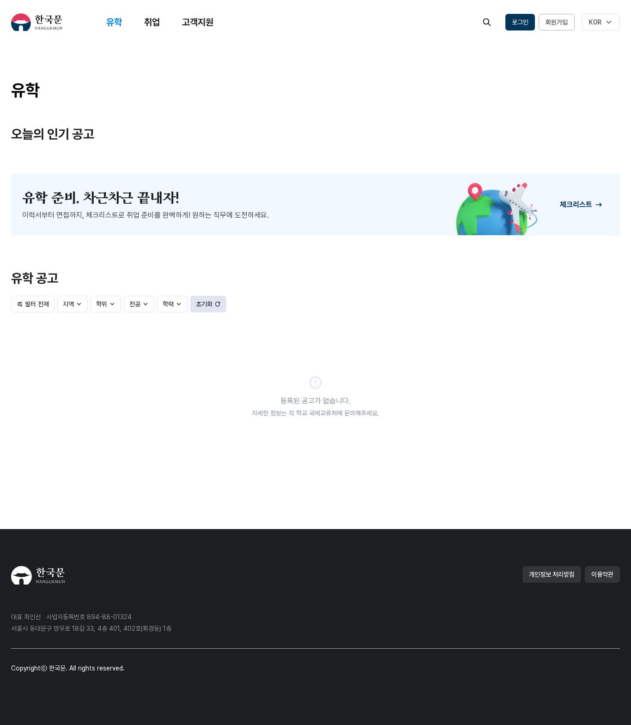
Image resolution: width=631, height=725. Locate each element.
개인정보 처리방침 (552, 574)
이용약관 (602, 574)
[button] (487, 22)
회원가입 (557, 22)
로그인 (520, 22)
